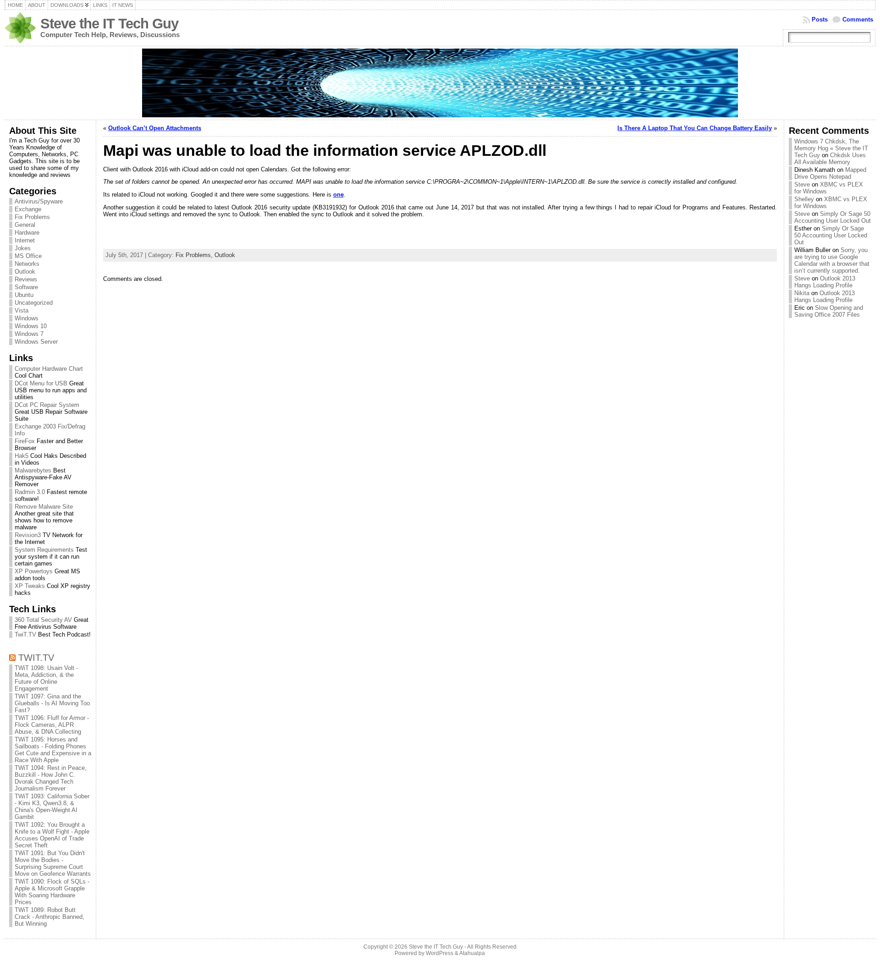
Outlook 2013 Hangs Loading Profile (824, 282)
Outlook (25, 271)
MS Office (28, 256)
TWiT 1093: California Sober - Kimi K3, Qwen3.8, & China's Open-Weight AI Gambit (52, 806)
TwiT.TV (25, 634)
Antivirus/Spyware (39, 201)
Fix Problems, (195, 255)
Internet (25, 240)
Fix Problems (32, 217)
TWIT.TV (36, 657)
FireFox (25, 441)
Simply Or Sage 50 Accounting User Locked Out (832, 217)
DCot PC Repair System (47, 404)
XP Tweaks (30, 585)
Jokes (23, 248)
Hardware (27, 232)
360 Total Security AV (43, 619)
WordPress (439, 953)
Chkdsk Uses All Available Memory (830, 158)
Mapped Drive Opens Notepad (830, 173)
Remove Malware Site (44, 506)
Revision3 (28, 535)
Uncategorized (34, 302)
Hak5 (21, 455)
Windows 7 (29, 333)
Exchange (28, 209)
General (25, 224)
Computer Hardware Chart (49, 368)
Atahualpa (472, 953)
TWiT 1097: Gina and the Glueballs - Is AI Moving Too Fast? (52, 703)
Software (26, 287)
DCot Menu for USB (41, 383)
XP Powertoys (34, 571)
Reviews (26, 279)
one (338, 194)
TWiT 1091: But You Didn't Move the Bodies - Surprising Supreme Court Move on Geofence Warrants (53, 863)
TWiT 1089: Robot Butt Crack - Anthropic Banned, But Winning (49, 916)
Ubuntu (24, 294)
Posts (820, 19)
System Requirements (44, 549)
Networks (27, 263)
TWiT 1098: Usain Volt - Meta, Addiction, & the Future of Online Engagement (46, 678)
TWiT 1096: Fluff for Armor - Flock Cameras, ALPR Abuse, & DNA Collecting (52, 724)
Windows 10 (31, 326)
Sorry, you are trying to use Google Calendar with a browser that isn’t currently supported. (831, 260)
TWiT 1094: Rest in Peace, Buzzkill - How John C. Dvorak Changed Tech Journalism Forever (51, 778)
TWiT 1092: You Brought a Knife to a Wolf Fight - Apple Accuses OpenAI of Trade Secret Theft (52, 835)
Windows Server (36, 341)
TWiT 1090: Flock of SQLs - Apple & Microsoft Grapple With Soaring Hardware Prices (52, 892)
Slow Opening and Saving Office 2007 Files (828, 311)
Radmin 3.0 (30, 492)
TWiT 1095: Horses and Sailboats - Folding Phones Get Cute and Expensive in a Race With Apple (53, 749)
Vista (21, 310)
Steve (802, 184)
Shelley (804, 199)
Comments (857, 19)
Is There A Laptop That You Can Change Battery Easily (694, 128)
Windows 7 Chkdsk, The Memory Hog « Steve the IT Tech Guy (831, 148)
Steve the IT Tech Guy (109, 24)
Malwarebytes (33, 470)
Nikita (801, 293)
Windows (26, 318)
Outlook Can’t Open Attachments (154, 128)
